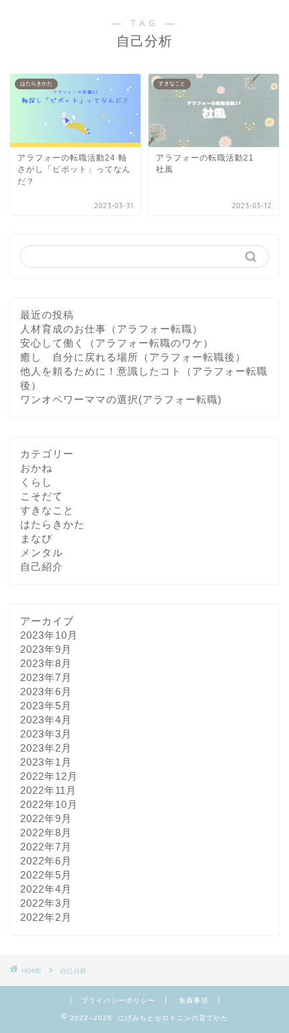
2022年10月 (49, 804)
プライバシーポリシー (118, 1000)
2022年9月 (46, 818)
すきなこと (47, 510)
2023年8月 (46, 663)
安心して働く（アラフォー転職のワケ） (117, 343)
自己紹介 (41, 566)
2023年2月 (46, 748)
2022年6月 (46, 860)
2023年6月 (46, 691)
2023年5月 (46, 705)
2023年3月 (46, 733)
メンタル (41, 552)
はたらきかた (52, 524)
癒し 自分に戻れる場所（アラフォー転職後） (133, 357)
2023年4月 (46, 719)
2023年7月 (46, 677)
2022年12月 (49, 776)
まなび (36, 538)
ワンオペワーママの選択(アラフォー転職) (121, 399)
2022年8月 (46, 832)
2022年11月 (48, 790)
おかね (36, 468)
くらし (36, 482)
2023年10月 (49, 635)
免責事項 (193, 1000)
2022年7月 (46, 846)
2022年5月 (46, 875)
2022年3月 (46, 903)
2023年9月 (46, 649)
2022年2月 (46, 917)
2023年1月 (46, 762)
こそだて (41, 496)
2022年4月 (46, 889)
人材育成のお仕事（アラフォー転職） (111, 328)
